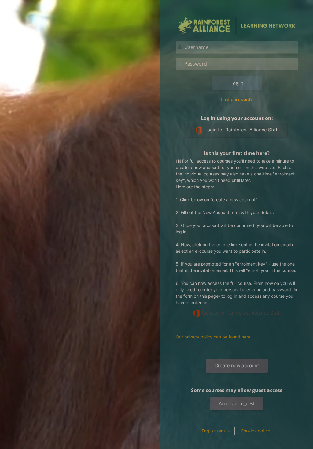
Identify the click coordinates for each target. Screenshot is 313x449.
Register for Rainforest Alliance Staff (240, 313)
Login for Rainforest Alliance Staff (241, 130)
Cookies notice (255, 431)
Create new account (237, 365)
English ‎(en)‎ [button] (214, 430)
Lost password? (236, 99)
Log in (236, 83)
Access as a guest (237, 403)
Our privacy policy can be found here (213, 336)
